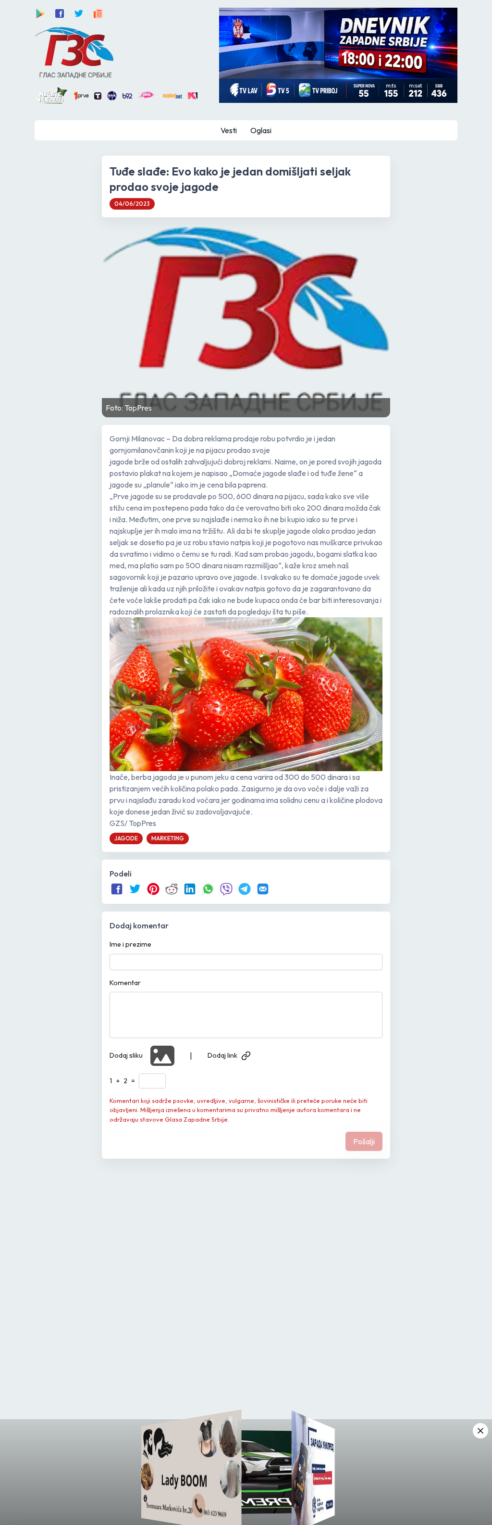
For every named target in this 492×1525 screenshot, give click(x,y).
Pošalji (364, 1141)
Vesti (229, 130)
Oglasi (260, 130)
